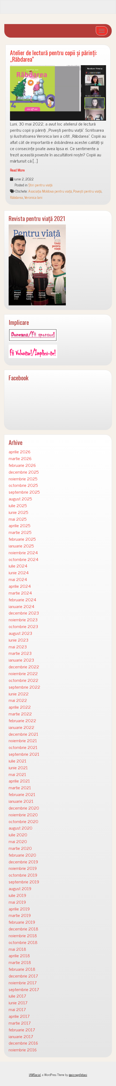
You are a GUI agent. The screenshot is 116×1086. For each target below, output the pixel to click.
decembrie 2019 (23, 862)
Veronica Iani (33, 197)
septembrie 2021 (24, 754)
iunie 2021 (18, 767)
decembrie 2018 (23, 929)
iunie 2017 (18, 1002)
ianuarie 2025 (21, 546)
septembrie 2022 (24, 687)
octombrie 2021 (23, 747)
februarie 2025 (22, 539)
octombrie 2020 (23, 821)
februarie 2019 (22, 922)
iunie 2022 (19, 694)
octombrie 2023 (23, 626)
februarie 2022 (22, 720)
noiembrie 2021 (23, 740)
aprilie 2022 (20, 707)
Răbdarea (16, 197)
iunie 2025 (18, 512)
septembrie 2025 (24, 492)
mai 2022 (18, 700)
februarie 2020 (22, 855)
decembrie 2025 (24, 472)
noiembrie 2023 (23, 619)
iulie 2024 (18, 566)
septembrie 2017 (24, 989)
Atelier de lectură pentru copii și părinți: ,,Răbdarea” (53, 56)
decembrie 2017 (23, 976)
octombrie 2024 (23, 559)
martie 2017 (20, 1023)
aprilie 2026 (19, 451)
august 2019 (20, 888)
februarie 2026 (22, 465)
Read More (17, 170)
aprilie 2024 (20, 586)
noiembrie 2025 (23, 479)
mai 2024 (18, 579)
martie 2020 (20, 848)
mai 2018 (17, 949)
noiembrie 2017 (23, 982)
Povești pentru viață (87, 191)
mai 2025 (17, 519)
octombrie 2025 (23, 485)
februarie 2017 (22, 1029)
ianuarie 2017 (21, 1036)
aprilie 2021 (19, 781)
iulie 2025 (18, 505)
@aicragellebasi (78, 1074)
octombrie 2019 (23, 875)
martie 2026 (20, 458)
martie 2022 (20, 714)
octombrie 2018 (23, 942)
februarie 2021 (22, 794)
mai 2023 (18, 646)
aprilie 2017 (19, 1016)
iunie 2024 (19, 572)
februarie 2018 (22, 969)
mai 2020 (18, 841)
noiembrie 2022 (23, 673)
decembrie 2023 (24, 613)
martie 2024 (20, 593)
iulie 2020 (18, 834)
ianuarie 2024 (21, 606)
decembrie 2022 (24, 667)
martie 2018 (20, 962)
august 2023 (20, 633)
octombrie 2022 (23, 680)
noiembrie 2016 (23, 1050)
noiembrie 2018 (23, 935)
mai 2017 (17, 1009)
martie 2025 (20, 532)
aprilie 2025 (19, 525)
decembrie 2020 (24, 808)
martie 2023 (20, 653)
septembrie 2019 (24, 882)
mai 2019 (17, 902)
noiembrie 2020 (23, 814)
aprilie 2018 (19, 955)
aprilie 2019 (19, 909)
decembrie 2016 (23, 1043)
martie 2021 (20, 787)
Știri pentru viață (40, 185)
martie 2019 (20, 915)
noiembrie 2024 (23, 552)
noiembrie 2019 (23, 868)
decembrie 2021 (23, 734)
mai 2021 (17, 774)
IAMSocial (35, 1074)
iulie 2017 (17, 996)
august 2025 (20, 499)
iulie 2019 (17, 895)
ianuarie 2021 (21, 801)
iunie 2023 (18, 640)
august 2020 (20, 828)
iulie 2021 (17, 761)
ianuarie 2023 (21, 660)
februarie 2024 (22, 599)
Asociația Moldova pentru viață (50, 191)
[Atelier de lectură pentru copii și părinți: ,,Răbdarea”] (58, 93)
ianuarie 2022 (21, 727)
